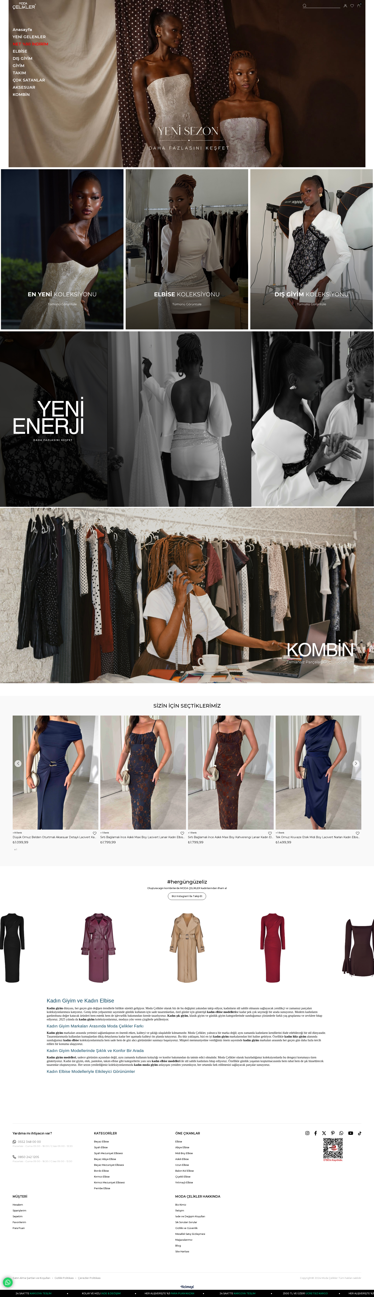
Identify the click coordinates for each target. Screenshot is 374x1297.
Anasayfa (22, 29)
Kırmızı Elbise (102, 1176)
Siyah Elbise (101, 1147)
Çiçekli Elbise (183, 1176)
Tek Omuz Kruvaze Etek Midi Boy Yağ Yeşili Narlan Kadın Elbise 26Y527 (55, 837)
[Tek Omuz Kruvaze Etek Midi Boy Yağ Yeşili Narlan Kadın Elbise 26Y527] (55, 773)
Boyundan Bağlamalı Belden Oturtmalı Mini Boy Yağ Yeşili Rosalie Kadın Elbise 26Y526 (318, 837)
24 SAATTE (77, 1293)
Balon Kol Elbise (184, 1170)
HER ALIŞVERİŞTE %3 (213, 1293)
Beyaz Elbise (101, 1141)
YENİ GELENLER (29, 37)
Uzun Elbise (182, 1164)
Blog (178, 1245)
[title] (187, 83)
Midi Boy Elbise (184, 1153)
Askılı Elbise (182, 1159)
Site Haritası (182, 1251)
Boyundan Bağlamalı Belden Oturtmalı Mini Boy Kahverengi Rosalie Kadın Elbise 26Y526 (231, 837)
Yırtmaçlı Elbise (184, 1182)
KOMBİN (21, 94)
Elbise (178, 1141)
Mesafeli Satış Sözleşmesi (190, 1233)
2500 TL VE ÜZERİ (145, 1293)
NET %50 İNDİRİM (30, 44)
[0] (358, 5)
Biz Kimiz (180, 1204)
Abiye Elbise (182, 1147)
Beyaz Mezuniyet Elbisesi (109, 1164)
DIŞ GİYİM (22, 58)
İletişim (179, 1210)
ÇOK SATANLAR (29, 80)
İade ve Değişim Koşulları (190, 1216)
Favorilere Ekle (94, 833)
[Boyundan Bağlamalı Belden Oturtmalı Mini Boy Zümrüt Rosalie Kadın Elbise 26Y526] (143, 773)
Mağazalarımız (183, 1239)
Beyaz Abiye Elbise (105, 1159)
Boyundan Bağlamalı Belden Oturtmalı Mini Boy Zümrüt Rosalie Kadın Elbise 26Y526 (143, 837)
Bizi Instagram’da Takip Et (187, 896)
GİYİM (18, 65)
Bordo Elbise (101, 1170)
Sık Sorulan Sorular (186, 1222)
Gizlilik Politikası (64, 1278)
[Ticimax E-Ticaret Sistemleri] (187, 1287)
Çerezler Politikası (89, 1278)
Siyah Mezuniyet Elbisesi (108, 1153)
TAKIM (19, 73)
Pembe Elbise (102, 1188)
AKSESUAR (24, 87)
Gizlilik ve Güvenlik (186, 1228)
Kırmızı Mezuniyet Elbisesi (109, 1182)
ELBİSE (20, 51)
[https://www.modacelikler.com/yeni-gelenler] (187, 419)
